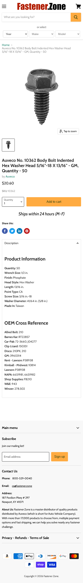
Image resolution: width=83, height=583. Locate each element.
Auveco (10, 176)
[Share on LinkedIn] (19, 231)
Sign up (59, 456)
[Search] (76, 17)
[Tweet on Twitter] (12, 231)
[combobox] (36, 17)
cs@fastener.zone (22, 486)
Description (11, 243)
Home (6, 45)
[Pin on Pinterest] (27, 231)
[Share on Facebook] (5, 231)
